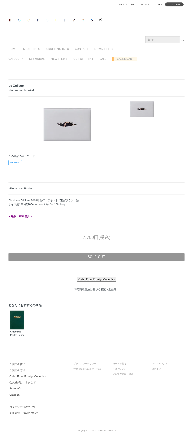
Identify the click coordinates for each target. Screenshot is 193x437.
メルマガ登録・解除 (123, 374)
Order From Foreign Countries (27, 376)
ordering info (57, 49)
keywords (37, 59)
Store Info (15, 388)
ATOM (122, 368)
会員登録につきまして (22, 382)
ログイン (156, 368)
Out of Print (15, 163)
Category (15, 59)
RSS (115, 368)
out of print (83, 59)
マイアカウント (160, 363)
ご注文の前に (17, 364)
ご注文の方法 (17, 370)
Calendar (123, 59)
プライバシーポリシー (85, 363)
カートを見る (119, 363)
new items (59, 59)
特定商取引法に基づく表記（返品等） (96, 289)
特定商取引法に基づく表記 (87, 368)
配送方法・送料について (23, 413)
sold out (96, 257)
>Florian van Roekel (20, 188)
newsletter (103, 49)
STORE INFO (31, 49)
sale (103, 59)
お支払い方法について (22, 406)
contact (81, 49)
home (12, 49)
